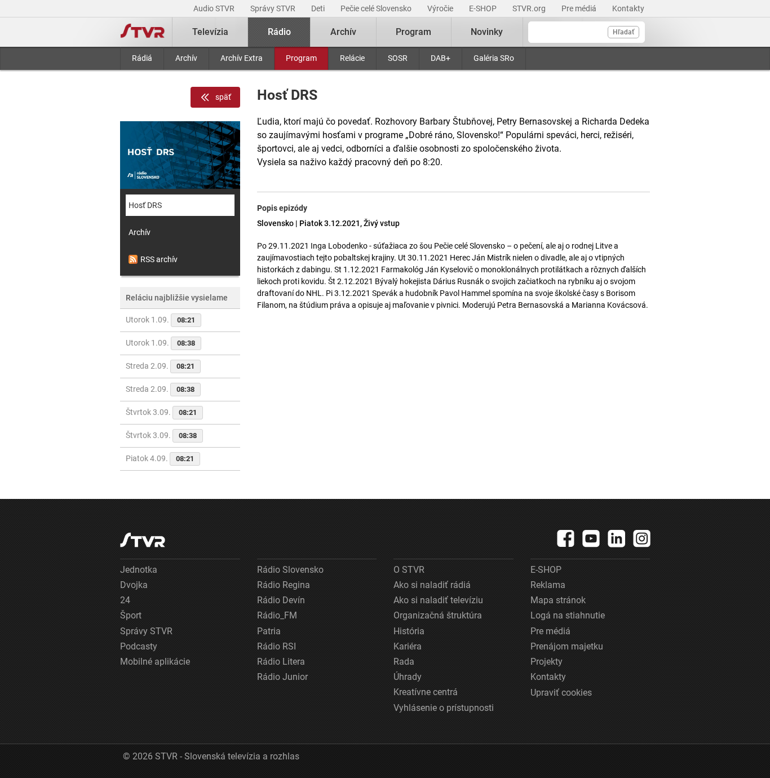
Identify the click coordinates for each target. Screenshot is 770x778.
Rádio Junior (282, 676)
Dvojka (134, 585)
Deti (318, 8)
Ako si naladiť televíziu (438, 600)
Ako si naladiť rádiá (432, 585)
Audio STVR (214, 8)
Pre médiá (579, 8)
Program (301, 58)
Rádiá (142, 58)
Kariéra (407, 646)
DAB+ (440, 58)
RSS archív (159, 259)
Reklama (547, 585)
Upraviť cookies (561, 692)
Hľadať (623, 32)
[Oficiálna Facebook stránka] (566, 538)
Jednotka (138, 569)
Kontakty (628, 8)
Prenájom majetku (566, 646)
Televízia (210, 31)
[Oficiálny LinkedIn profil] (616, 538)
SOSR (398, 58)
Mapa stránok (558, 600)
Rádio (279, 31)
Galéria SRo (493, 58)
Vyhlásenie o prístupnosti (443, 707)
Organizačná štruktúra (437, 615)
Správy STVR (273, 8)
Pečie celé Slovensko (376, 8)
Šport (130, 615)
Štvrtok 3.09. (161, 412)
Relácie (352, 58)
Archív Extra (241, 58)
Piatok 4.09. (160, 458)
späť (223, 96)
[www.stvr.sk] (142, 539)
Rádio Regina (283, 585)
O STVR (408, 569)
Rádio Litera (281, 661)
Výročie (441, 8)
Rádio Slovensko (290, 569)
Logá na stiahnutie (567, 615)
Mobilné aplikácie (155, 661)
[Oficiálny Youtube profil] (591, 538)
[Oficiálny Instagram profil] (642, 538)
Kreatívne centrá (425, 692)
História (408, 631)
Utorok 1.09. (160, 319)
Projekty (546, 661)
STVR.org (529, 8)
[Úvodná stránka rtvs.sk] (142, 32)
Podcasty (138, 646)
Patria (269, 631)
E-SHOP (483, 8)
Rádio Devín (281, 600)
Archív (186, 58)
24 (125, 600)
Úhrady (407, 676)
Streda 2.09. (160, 365)
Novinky (487, 31)
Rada (403, 661)
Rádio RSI (276, 646)
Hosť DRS (145, 205)
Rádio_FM (277, 615)
